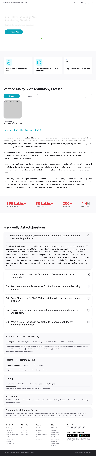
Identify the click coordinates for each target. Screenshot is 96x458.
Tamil (30, 370)
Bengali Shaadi (29, 413)
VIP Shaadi (54, 428)
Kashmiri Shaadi (10, 416)
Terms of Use (24, 428)
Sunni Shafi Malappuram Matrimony (15, 349)
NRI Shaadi (55, 416)
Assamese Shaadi (19, 413)
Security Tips (24, 432)
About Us (38, 428)
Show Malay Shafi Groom (35, 130)
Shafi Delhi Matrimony (32, 349)
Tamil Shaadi (71, 416)
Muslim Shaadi (48, 416)
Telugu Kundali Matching (36, 400)
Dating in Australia (11, 388)
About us (76, 2)
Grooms (29, 96)
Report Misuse (24, 434)
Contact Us (8, 441)
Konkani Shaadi (19, 416)
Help (82, 2)
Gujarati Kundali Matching (81, 400)
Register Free (9, 430)
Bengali (8, 370)
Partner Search (9, 432)
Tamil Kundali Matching (22, 400)
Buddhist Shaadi (38, 413)
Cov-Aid (38, 437)
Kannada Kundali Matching (13, 402)
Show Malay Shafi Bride (13, 130)
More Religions (29, 351)
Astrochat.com (55, 443)
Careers (38, 432)
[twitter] (79, 427)
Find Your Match (14, 32)
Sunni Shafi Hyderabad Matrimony (62, 349)
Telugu (34, 370)
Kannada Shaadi (80, 413)
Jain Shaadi (72, 413)
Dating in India (46, 388)
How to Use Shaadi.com (12, 434)
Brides (11, 96)
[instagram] (72, 427)
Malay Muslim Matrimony (45, 349)
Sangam (53, 430)
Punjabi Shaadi (63, 416)
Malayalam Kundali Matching (51, 400)
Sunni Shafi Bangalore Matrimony (64, 346)
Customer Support (10, 439)
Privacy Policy (24, 430)
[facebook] (68, 427)
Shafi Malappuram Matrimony (28, 346)
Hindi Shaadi (56, 413)
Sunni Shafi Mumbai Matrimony (45, 346)
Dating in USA (37, 388)
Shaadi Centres (55, 432)
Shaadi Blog (39, 430)
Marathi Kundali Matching (66, 400)
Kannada (45, 370)
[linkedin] (75, 427)
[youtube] (83, 427)
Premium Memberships (11, 437)
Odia (21, 370)
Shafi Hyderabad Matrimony (81, 346)
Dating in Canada (21, 388)
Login (88, 2)
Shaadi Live (54, 437)
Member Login (9, 428)
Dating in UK (29, 388)
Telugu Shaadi (79, 416)
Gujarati (26, 370)
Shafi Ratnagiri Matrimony (13, 346)
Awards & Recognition (41, 434)
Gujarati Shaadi (65, 413)
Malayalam (40, 370)
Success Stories (10, 443)
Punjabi (18, 370)
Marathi (13, 370)
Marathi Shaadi (10, 413)
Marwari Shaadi (39, 416)
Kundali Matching (10, 400)
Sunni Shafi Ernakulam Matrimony (15, 351)
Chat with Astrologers (56, 445)
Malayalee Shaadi (29, 416)
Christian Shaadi (47, 413)
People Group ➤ (89, 452)
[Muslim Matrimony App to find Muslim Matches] (72, 435)
